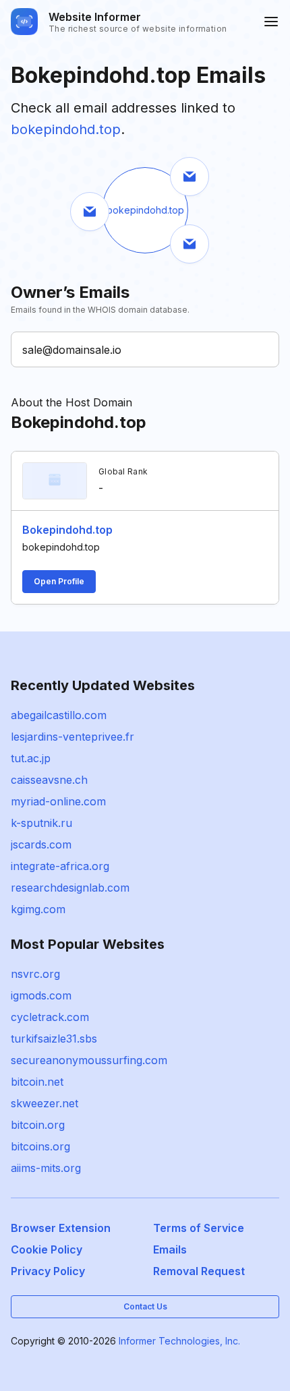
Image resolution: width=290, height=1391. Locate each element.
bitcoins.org (40, 1146)
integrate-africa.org (60, 866)
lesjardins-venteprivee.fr (72, 736)
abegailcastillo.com (59, 715)
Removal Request (199, 1271)
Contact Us (145, 1306)
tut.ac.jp (31, 758)
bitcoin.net (37, 1081)
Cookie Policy (46, 1249)
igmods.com (41, 995)
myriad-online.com (58, 801)
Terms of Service (198, 1228)
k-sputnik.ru (41, 823)
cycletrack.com (50, 1017)
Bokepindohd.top (67, 529)
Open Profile (59, 581)
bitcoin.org (38, 1125)
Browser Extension (61, 1228)
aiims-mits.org (46, 1168)
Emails (170, 1249)
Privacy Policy (48, 1271)
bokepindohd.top (66, 129)
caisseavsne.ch (49, 779)
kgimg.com (38, 909)
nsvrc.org (35, 974)
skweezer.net (44, 1103)
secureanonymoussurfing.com (89, 1060)
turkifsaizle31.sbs (54, 1038)
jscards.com (41, 844)
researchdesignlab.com (70, 887)
